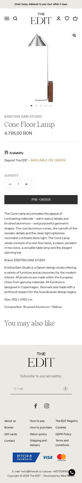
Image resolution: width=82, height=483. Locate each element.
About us (10, 421)
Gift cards (10, 434)
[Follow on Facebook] (35, 406)
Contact (9, 440)
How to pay (37, 421)
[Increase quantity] (26, 184)
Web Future (68, 475)
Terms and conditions (62, 442)
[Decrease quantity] (10, 184)
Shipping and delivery (38, 442)
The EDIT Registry (67, 421)
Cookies (61, 427)
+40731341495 (61, 471)
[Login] (58, 18)
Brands (8, 427)
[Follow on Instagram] (47, 406)
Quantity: (11, 175)
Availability (16, 153)
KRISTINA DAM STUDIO (23, 117)
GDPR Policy (63, 434)
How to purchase (41, 427)
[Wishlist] (67, 19)
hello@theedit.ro (31, 471)
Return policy (38, 434)
